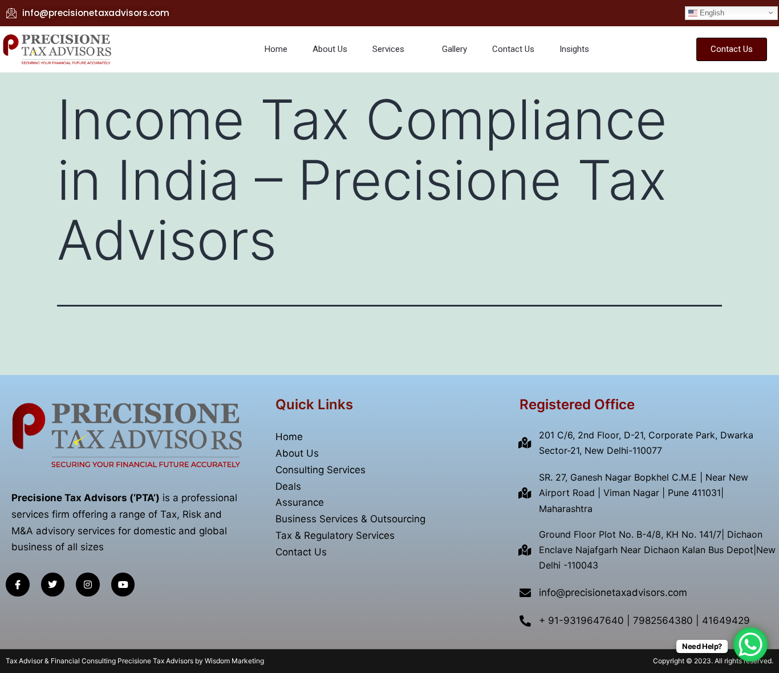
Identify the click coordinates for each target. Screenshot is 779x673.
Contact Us (513, 49)
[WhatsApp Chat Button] (750, 644)
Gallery (454, 49)
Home (276, 49)
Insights (574, 49)
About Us (330, 49)
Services (388, 49)
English (710, 12)
